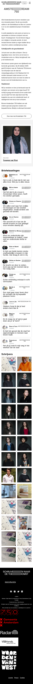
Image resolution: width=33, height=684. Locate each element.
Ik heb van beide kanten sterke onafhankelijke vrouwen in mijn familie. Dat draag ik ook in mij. (15, 253)
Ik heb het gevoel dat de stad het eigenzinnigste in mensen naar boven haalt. (16, 333)
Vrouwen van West (10, 160)
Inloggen (24, 3)
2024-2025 (6, 158)
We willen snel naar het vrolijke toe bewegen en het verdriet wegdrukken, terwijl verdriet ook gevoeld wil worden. (16, 209)
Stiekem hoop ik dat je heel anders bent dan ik (14, 307)
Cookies (22, 678)
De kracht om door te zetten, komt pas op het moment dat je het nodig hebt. (16, 267)
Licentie (10, 678)
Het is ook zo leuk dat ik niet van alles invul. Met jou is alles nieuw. (16, 181)
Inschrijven (10, 582)
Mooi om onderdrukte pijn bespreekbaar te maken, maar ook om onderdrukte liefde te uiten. (15, 238)
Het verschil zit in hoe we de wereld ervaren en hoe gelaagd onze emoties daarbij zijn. (15, 223)
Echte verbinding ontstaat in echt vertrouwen (16, 281)
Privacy (16, 678)
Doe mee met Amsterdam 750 (16, 116)
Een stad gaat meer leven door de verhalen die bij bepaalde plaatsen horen (15, 294)
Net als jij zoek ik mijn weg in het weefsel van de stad (16, 347)
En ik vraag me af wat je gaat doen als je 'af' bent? (15, 320)
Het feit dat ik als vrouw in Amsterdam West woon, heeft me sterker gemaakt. (15, 194)
